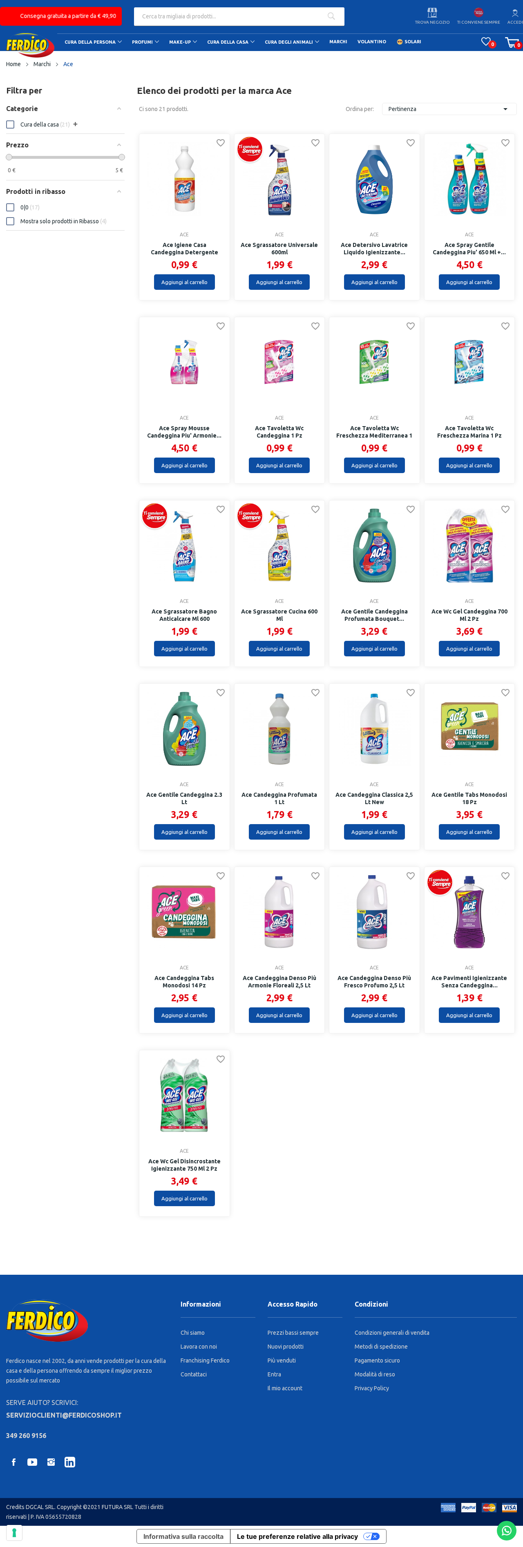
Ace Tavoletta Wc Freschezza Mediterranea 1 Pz (374, 435)
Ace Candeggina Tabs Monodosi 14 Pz (184, 982)
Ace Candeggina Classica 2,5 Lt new (374, 798)
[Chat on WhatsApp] (506, 1530)
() (486, 41)
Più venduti (282, 1360)
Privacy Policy (372, 1388)
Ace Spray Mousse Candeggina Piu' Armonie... (184, 432)
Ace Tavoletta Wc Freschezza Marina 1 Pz (469, 432)
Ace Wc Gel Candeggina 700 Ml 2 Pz (469, 615)
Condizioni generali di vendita (392, 1332)
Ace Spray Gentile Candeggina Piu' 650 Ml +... (469, 249)
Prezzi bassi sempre (293, 1332)
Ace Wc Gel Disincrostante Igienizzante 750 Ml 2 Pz (184, 1165)
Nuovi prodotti (286, 1346)
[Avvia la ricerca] (331, 16)
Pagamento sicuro (377, 1360)
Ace (184, 234)
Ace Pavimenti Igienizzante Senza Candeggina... (469, 982)
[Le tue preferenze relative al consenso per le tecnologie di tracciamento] (14, 1532)
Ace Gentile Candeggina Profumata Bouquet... (374, 615)
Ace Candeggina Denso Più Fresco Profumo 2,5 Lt (374, 982)
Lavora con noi (199, 1346)
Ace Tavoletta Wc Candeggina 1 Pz (279, 432)
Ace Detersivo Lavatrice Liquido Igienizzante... (374, 249)
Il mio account (285, 1388)
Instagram (51, 1462)
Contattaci (194, 1374)
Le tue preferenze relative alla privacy (297, 1536)
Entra (274, 1374)
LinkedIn (70, 1462)
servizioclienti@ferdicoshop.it (64, 1415)
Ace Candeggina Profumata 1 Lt (279, 798)
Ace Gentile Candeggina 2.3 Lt (184, 798)
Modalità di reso (375, 1374)
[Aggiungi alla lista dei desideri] (221, 144)
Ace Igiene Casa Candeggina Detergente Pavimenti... (184, 252)
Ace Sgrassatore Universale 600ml (279, 249)
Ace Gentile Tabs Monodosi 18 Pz (469, 798)
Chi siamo (193, 1332)
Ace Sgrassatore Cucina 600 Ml (279, 615)
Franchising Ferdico (205, 1360)
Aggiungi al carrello (184, 282)
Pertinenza (449, 109)
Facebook (13, 1462)
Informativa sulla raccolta (183, 1536)
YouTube (32, 1462)
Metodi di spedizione (381, 1346)
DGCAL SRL (40, 1507)
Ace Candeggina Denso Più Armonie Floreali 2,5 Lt (279, 982)
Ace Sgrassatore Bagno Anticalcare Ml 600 (184, 615)
